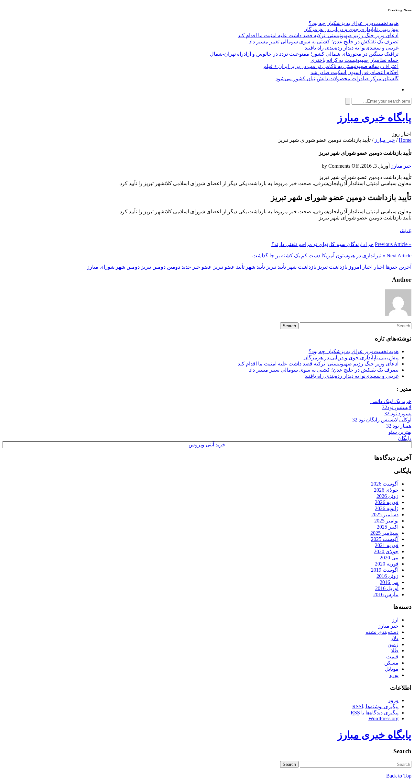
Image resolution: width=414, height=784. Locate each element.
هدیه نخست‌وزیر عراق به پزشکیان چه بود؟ (353, 23)
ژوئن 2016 (387, 576)
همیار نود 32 (398, 426)
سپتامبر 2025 (384, 533)
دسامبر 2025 (384, 514)
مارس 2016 (385, 594)
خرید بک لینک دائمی (390, 401)
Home (405, 140)
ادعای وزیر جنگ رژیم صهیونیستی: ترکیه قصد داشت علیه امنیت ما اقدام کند (318, 35)
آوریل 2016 (386, 588)
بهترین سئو (399, 432)
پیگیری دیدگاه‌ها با (374, 712)
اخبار (379, 267)
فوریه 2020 (386, 563)
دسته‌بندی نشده (381, 632)
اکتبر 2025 (387, 527)
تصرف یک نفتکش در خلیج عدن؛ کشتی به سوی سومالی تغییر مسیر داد (323, 41)
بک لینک (405, 231)
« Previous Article (393, 244)
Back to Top (398, 775)
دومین (173, 267)
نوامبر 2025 (386, 520)
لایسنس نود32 (396, 407)
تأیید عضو (234, 267)
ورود (393, 700)
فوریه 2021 (386, 545)
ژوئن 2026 (387, 496)
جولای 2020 (386, 551)
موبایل (391, 669)
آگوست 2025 (384, 539)
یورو (393, 675)
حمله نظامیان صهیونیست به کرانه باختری (354, 60)
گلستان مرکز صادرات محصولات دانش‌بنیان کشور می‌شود (337, 78)
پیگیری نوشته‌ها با (375, 706)
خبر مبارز (385, 140)
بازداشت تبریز (332, 267)
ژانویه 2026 (386, 508)
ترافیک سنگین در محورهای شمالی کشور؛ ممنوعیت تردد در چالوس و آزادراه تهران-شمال (304, 54)
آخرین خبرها (398, 267)
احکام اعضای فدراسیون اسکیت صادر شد (354, 72)
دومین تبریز (153, 267)
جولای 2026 (386, 490)
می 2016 (389, 582)
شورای (107, 267)
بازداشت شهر (301, 267)
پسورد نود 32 (397, 413)
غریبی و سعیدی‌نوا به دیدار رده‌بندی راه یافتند (351, 47)
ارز (395, 619)
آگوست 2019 (384, 570)
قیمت (392, 656)
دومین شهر (128, 267)
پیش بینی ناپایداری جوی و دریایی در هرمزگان (350, 29)
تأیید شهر (255, 267)
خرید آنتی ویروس (207, 444)
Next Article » (397, 255)
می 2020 (389, 557)
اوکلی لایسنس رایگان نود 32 (381, 419)
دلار (394, 638)
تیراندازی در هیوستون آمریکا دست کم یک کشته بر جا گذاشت (316, 255)
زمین (392, 644)
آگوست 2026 (384, 484)
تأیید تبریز (276, 267)
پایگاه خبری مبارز (374, 117)
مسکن (391, 663)
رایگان (404, 438)
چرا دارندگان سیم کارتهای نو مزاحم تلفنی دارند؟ (322, 244)
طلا (394, 650)
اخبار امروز (361, 267)
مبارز (92, 267)
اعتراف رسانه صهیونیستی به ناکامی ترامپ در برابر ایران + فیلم (330, 66)
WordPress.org (383, 718)
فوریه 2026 (386, 502)
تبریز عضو (212, 267)
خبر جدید (190, 267)
